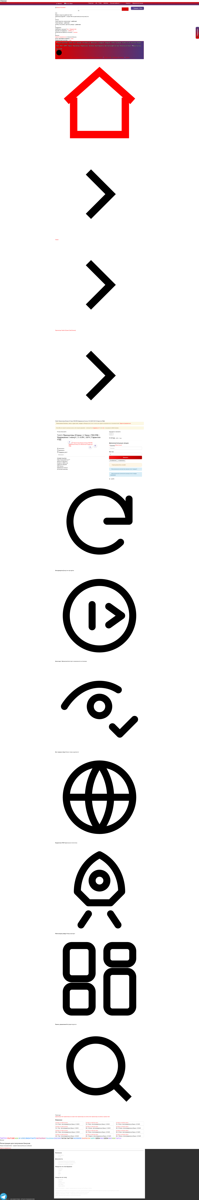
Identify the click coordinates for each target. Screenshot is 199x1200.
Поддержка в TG (78, 57)
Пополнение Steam (125, 46)
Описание (61, 454)
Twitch (70, 42)
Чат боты (91, 46)
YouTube (78, 42)
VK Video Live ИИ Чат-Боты (62, 1122)
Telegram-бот (73, 29)
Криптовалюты (99, 46)
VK (59, 1175)
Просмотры (76, 46)
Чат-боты (60, 1184)
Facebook (118, 42)
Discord (133, 42)
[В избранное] (110, 434)
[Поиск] (125, 9)
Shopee (139, 42)
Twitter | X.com (126, 42)
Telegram (107, 42)
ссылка (75, 32)
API (96, 3)
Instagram (101, 42)
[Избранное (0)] (121, 3)
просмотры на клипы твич (84, 1116)
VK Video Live (86, 42)
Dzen (57, 46)
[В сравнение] (112, 434)
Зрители (60, 1179)
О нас (59, 1156)
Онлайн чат (87, 57)
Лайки (70, 46)
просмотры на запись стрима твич (101, 1116)
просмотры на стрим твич (71, 1116)
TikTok (113, 42)
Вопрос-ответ (107, 57)
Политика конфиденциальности (66, 1162)
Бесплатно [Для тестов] (112, 46)
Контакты (121, 57)
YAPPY (65, 46)
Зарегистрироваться (60, 37)
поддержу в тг (96, 428)
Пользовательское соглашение (66, 1161)
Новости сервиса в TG (97, 57)
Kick (74, 42)
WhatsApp (115, 57)
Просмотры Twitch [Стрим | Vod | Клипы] (65, 330)
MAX (61, 46)
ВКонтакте (94, 42)
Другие (59, 49)
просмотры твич (59, 1116)
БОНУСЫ (106, 3)
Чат (68, 29)
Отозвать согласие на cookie (65, 1164)
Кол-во (111, 451)
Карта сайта (61, 1186)
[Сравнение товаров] (123, 3)
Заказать (125, 457)
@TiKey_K (71, 30)
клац (72, 38)
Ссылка (116, 445)
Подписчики (84, 46)
